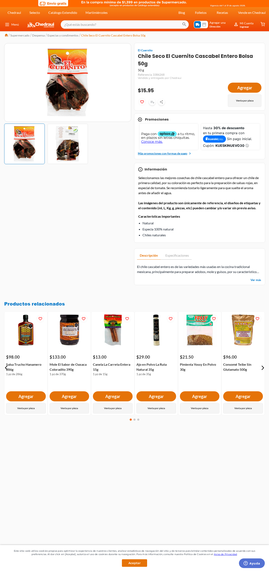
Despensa (38, 35)
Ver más (256, 280)
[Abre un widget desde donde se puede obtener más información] (252, 563)
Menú (15, 24)
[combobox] (125, 24)
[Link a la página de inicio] (6, 35)
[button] (6, 368)
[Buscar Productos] (184, 25)
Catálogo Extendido (62, 12)
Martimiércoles (97, 12)
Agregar (244, 87)
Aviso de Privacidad (225, 554)
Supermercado (19, 35)
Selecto (34, 12)
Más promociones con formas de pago (162, 153)
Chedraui (14, 12)
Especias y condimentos (62, 35)
